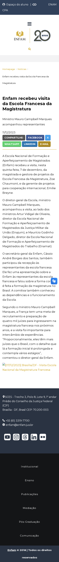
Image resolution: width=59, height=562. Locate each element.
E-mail (44, 144)
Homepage (8, 69)
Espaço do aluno (16, 4)
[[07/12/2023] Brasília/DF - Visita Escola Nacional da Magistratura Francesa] (29, 367)
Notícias (22, 69)
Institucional (29, 466)
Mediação (29, 508)
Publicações (29, 494)
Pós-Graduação (29, 521)
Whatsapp (11, 144)
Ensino (29, 480)
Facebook (35, 137)
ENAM (52, 4)
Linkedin (29, 144)
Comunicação (29, 535)
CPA (5, 10)
